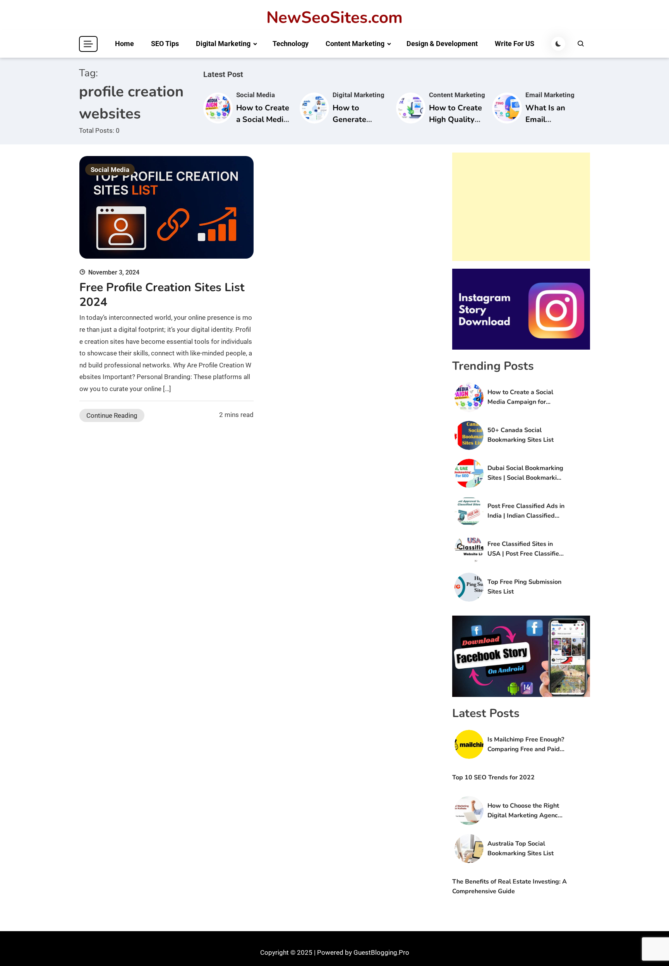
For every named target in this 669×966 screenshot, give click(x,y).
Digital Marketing (223, 43)
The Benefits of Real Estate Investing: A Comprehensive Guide (509, 886)
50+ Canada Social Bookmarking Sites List (520, 435)
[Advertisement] (521, 207)
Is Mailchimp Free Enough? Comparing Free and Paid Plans (525, 744)
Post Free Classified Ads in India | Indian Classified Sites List (525, 511)
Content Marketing (355, 43)
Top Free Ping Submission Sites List (524, 587)
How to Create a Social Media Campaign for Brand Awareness (520, 397)
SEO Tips (165, 43)
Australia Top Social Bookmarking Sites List (520, 848)
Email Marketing (550, 95)
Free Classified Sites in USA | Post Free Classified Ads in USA (525, 549)
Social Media (255, 95)
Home (124, 43)
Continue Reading (111, 415)
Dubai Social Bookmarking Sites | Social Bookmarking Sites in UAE (525, 473)
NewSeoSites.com (334, 18)
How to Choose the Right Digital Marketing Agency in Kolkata (524, 810)
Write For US (514, 43)
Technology (291, 43)
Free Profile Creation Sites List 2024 (162, 295)
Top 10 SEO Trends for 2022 (493, 777)
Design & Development (442, 43)
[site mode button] (558, 44)
